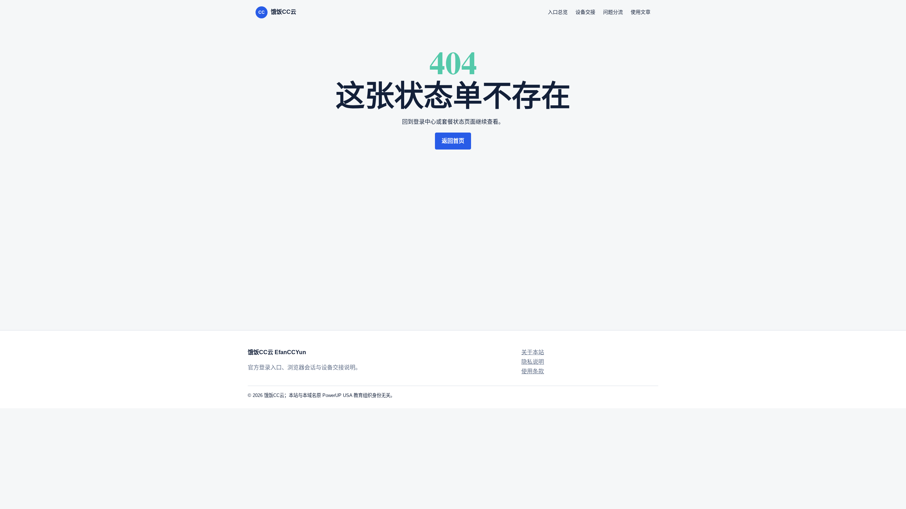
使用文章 (640, 12)
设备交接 (585, 12)
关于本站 (532, 352)
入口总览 (558, 12)
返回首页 (453, 141)
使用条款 (532, 371)
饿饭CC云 (277, 12)
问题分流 (613, 12)
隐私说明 (532, 362)
